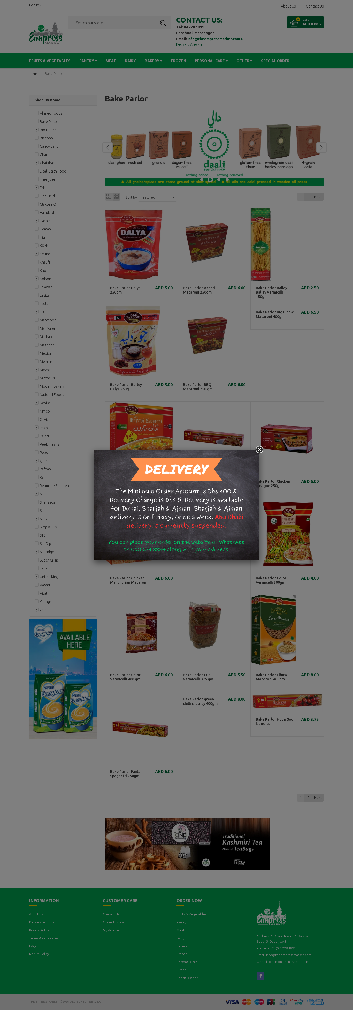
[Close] (259, 449)
